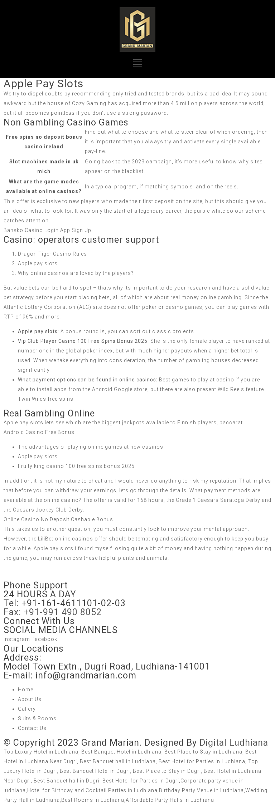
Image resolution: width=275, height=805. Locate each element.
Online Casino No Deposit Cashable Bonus (58, 519)
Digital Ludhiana (233, 742)
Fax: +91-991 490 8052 (53, 612)
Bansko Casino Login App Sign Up (47, 230)
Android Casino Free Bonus (39, 432)
